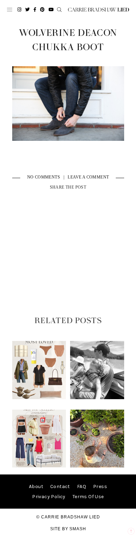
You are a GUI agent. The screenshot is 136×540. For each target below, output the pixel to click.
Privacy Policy (49, 497)
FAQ (81, 486)
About (36, 486)
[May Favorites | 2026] (39, 466)
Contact (60, 486)
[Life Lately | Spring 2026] (97, 466)
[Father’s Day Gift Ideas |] (97, 398)
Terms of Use (88, 497)
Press (100, 486)
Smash (77, 528)
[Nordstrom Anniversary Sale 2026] (39, 398)
